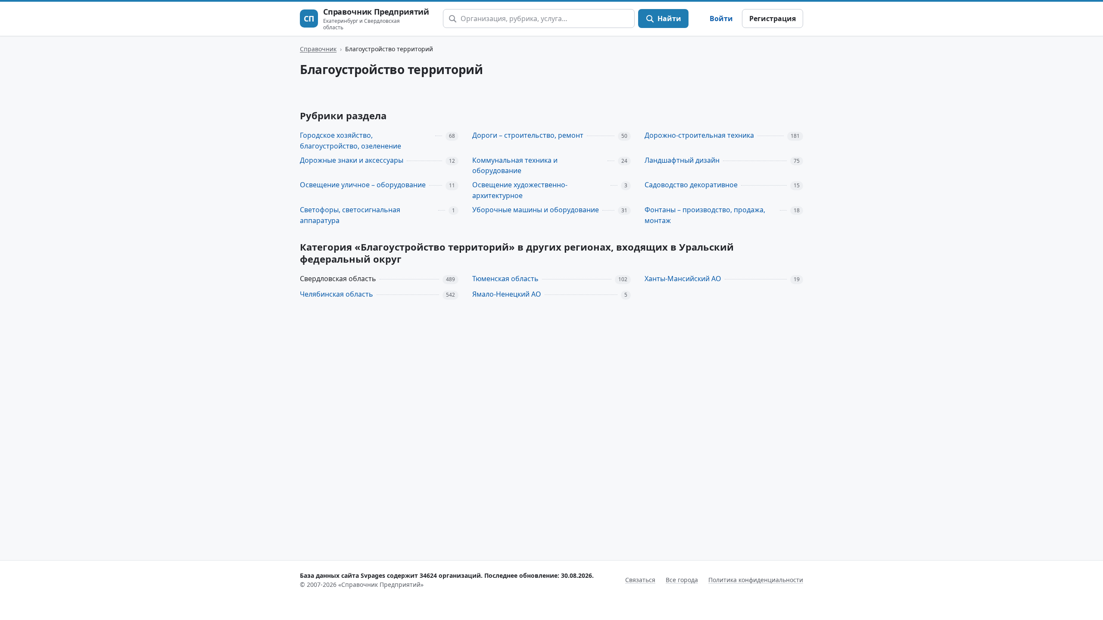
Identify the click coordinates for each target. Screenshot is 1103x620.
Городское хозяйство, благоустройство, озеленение (350, 140)
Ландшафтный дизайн (682, 160)
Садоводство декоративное (691, 184)
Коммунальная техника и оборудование (515, 165)
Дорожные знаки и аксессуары (351, 160)
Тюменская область (505, 278)
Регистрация (772, 18)
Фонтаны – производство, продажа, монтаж (705, 215)
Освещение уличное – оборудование (363, 184)
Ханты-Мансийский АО (683, 278)
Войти (721, 18)
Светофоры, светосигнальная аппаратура (350, 215)
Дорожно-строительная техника (699, 135)
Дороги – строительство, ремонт (527, 135)
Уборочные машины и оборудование (535, 209)
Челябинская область (336, 294)
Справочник (318, 49)
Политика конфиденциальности (755, 580)
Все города (682, 580)
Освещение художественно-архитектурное (519, 190)
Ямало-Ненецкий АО (506, 294)
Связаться (640, 580)
